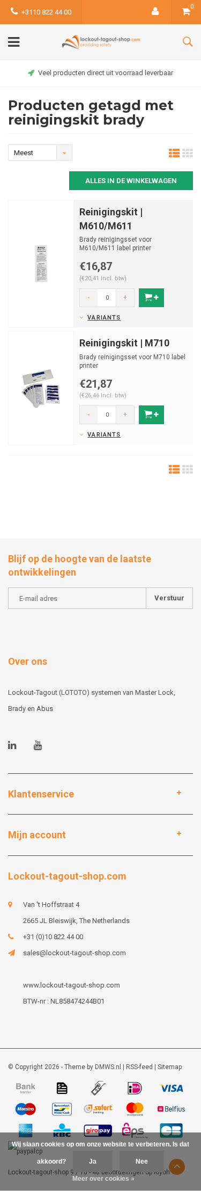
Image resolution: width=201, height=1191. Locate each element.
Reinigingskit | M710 (124, 342)
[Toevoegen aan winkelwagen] (151, 297)
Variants (104, 317)
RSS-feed (139, 1067)
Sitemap (170, 1067)
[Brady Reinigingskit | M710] (41, 387)
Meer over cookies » (103, 1178)
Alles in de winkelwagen (131, 181)
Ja (92, 1161)
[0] (186, 12)
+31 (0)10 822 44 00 (53, 937)
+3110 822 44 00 (46, 12)
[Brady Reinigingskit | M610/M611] (41, 263)
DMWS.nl (108, 1067)
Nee (142, 1161)
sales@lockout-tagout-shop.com (74, 953)
